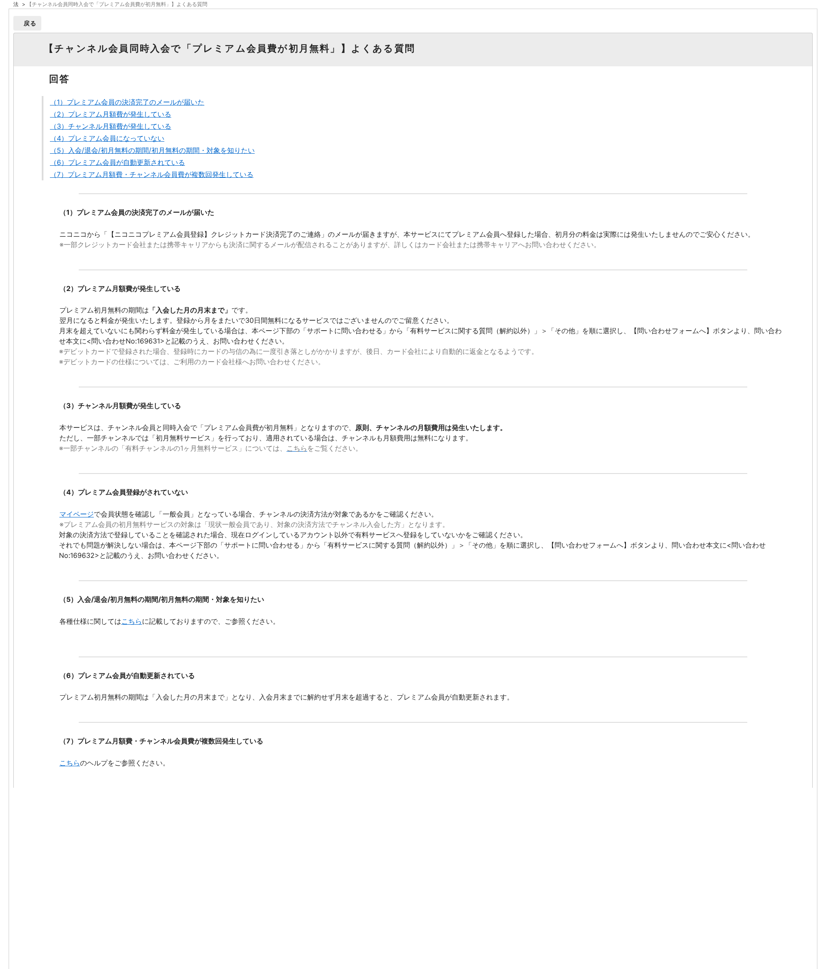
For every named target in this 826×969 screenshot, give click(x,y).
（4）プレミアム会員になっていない (107, 138)
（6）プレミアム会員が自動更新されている (117, 162)
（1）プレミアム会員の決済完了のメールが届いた (127, 102)
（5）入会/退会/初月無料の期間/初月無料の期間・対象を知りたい (152, 150)
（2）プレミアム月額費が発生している (110, 114)
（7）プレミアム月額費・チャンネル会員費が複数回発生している (151, 174)
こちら (131, 621)
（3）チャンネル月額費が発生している (110, 126)
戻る (30, 23)
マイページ (76, 514)
